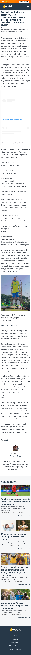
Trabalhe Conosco (15, 649)
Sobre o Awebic (15, 642)
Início (15, 635)
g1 (9, 155)
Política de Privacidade (15, 646)
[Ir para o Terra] (5, 2)
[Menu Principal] (28, 7)
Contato (15, 639)
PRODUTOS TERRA (24, 1)
